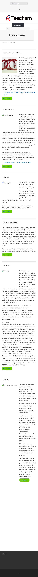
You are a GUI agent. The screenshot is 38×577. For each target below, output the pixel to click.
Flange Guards (8, 109)
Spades (6, 177)
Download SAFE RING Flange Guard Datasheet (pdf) (19, 94)
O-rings (6, 379)
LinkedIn (19, 8)
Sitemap (4, 554)
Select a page (15, 3)
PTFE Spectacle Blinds (11, 222)
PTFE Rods (7, 266)
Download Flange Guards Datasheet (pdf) (17, 162)
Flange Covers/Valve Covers (13, 53)
